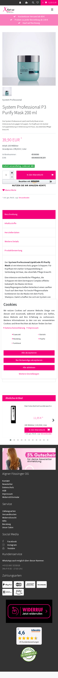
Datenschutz (8, 487)
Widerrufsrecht (9, 517)
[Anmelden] (20, 2)
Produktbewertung (13, 250)
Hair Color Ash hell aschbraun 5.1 (38, 406)
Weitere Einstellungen (29, 373)
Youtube (11, 548)
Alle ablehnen (29, 367)
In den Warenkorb (35, 174)
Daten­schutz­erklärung (15, 328)
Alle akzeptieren (29, 352)
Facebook (12, 541)
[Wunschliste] (37, 2)
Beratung (6, 524)
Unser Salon (7, 527)
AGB (4, 490)
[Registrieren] (27, 2)
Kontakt (6, 481)
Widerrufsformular (10, 497)
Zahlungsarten (9, 511)
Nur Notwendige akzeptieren (29, 360)
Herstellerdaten (12, 232)
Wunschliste (10, 190)
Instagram (12, 545)
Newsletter (7, 484)
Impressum (7, 494)
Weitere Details (12, 241)
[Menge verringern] (12, 177)
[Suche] (32, 2)
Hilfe (4, 521)
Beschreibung (11, 214)
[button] (29, 182)
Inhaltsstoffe (10, 223)
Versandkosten (23, 198)
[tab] (29, 214)
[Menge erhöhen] (12, 173)
